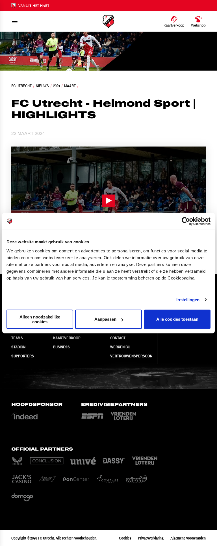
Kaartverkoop (67, 337)
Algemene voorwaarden (188, 538)
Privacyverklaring (151, 538)
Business (61, 347)
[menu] (14, 21)
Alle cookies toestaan (177, 319)
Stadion (18, 347)
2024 (56, 85)
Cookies (125, 538)
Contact (117, 337)
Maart (70, 85)
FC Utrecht (21, 85)
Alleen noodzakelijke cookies (39, 319)
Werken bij (120, 347)
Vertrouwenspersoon (131, 356)
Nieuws (42, 85)
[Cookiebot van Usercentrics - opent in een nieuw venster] (186, 221)
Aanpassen (105, 319)
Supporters (22, 356)
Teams (17, 337)
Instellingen (187, 299)
